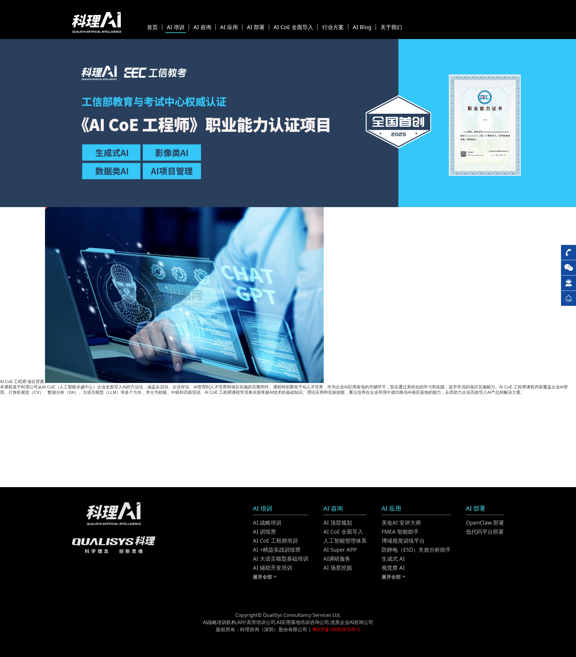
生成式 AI (393, 558)
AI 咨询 (202, 27)
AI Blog (362, 27)
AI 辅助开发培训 (272, 567)
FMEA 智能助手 (400, 531)
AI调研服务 (336, 558)
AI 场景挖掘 (337, 567)
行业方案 (333, 27)
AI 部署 (256, 27)
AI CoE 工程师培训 (275, 540)
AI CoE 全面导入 (293, 27)
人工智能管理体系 (345, 540)
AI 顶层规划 (337, 522)
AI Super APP (340, 549)
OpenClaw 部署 (485, 522)
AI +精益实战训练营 (277, 549)
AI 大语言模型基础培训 (280, 558)
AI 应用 (229, 27)
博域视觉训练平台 (403, 540)
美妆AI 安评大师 (401, 522)
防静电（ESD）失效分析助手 (416, 549)
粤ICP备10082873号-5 (336, 629)
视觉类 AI (393, 567)
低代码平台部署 (485, 531)
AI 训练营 (264, 531)
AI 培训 (175, 27)
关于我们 (391, 27)
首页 (152, 27)
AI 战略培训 (267, 522)
